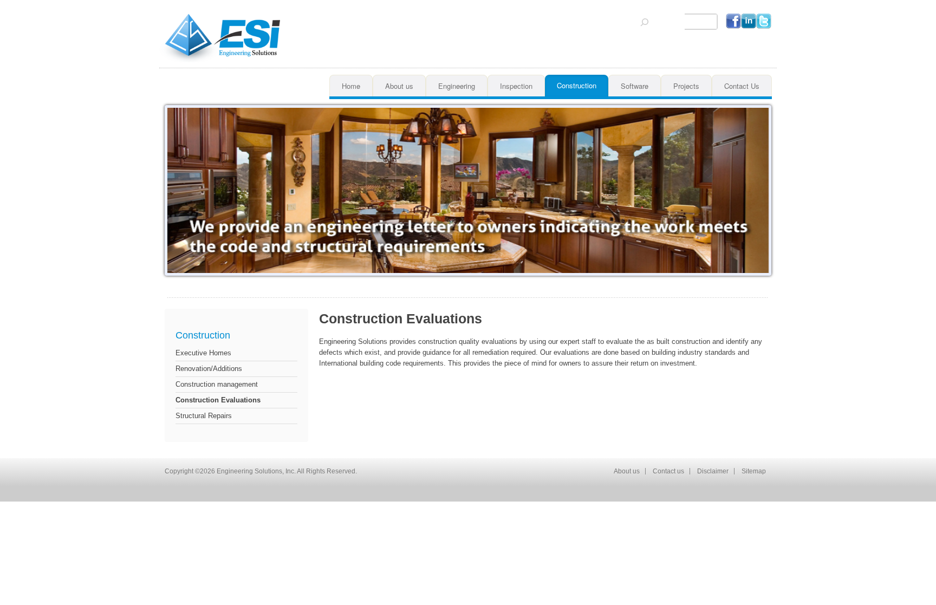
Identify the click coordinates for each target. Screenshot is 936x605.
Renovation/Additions (209, 369)
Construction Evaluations (218, 400)
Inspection (516, 86)
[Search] (644, 22)
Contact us (668, 471)
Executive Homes (203, 353)
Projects (686, 86)
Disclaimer (713, 471)
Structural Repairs (204, 416)
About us (399, 86)
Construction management (217, 384)
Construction (576, 85)
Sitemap (754, 471)
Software (634, 86)
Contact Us (741, 86)
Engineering (456, 86)
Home (351, 86)
